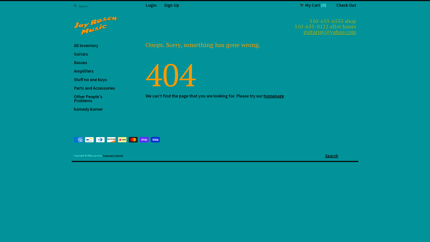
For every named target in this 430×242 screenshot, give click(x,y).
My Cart (315, 5)
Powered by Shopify (113, 155)
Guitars (81, 54)
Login (151, 5)
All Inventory (86, 45)
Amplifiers (84, 71)
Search (331, 155)
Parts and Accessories (94, 88)
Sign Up (171, 5)
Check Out (346, 5)
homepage (274, 96)
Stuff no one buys (90, 79)
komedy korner (88, 109)
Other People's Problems (88, 98)
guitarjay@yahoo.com (329, 31)
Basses (80, 62)
